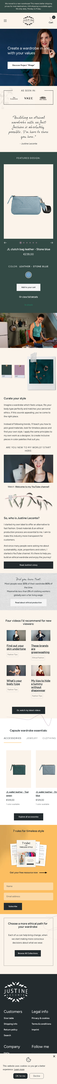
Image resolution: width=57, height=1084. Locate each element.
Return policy (10, 1029)
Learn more (19, 1069)
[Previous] (5, 243)
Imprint (35, 1029)
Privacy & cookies (41, 1018)
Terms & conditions (41, 1024)
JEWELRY (32, 738)
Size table (9, 1018)
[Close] (54, 1056)
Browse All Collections (28, 953)
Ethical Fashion (38, 658)
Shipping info (10, 1024)
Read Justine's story (29, 565)
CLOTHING (49, 738)
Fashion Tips (12, 654)
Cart (51, 20)
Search (7, 1035)
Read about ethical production (28, 602)
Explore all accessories (28, 817)
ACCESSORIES (12, 738)
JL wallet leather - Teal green (17, 794)
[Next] (52, 243)
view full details (30, 297)
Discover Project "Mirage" (23, 65)
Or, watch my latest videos (28, 710)
